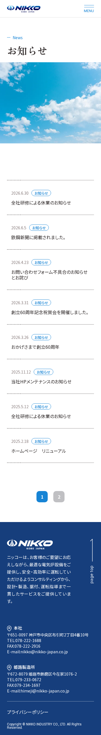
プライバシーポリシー (28, 712)
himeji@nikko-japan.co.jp (44, 691)
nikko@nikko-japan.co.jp (44, 651)
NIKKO (30, 544)
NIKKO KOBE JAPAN (23, 8)
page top (92, 561)
